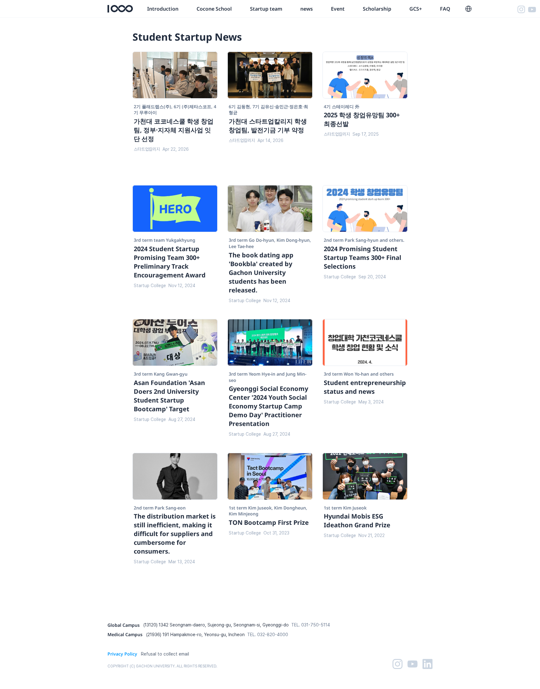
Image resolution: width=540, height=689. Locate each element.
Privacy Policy (122, 654)
